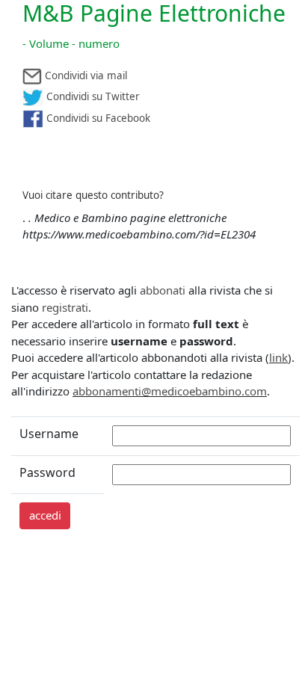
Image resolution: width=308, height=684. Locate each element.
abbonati (162, 290)
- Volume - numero (71, 43)
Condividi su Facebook (96, 118)
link (278, 357)
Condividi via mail (84, 75)
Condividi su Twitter (91, 96)
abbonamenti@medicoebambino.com (170, 390)
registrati (65, 307)
